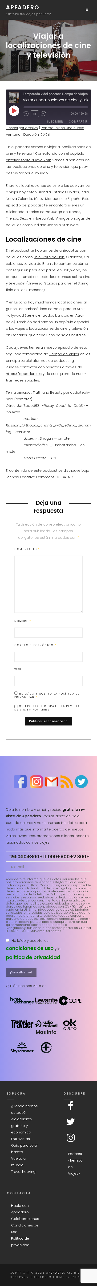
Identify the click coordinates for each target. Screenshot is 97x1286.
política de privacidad (33, 957)
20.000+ (20, 856)
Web (17, 669)
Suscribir (54, 121)
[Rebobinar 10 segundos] (26, 113)
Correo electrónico (35, 645)
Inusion (79, 1277)
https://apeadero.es (24, 373)
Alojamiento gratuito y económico (21, 1126)
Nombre (22, 621)
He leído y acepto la (47, 695)
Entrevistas (20, 1138)
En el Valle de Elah (49, 256)
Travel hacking (23, 1171)
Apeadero (22, 7)
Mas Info (46, 1032)
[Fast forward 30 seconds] (45, 113)
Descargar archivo (22, 127)
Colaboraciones (25, 1218)
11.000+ (52, 856)
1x (34, 114)
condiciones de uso (30, 948)
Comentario (27, 549)
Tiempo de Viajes (64, 353)
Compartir (78, 121)
